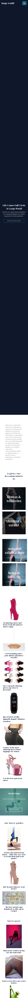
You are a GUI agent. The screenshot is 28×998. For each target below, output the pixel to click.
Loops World (8, 3)
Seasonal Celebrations (14, 550)
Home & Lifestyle (14, 574)
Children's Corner (14, 523)
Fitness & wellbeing (14, 498)
